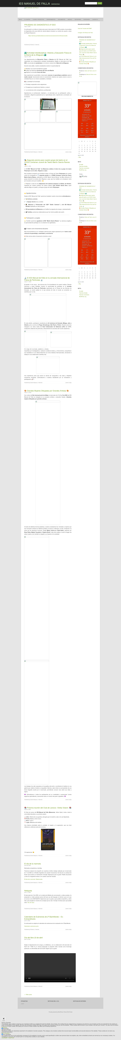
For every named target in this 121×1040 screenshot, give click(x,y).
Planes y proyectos (38, 19)
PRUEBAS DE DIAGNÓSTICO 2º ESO (40, 24)
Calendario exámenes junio (31, 926)
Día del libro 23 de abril (33, 937)
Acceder (81, 164)
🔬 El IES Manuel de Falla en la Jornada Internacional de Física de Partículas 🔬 (47, 278)
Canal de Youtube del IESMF (85, 28)
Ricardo (32, 44)
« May (79, 157)
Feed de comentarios (84, 168)
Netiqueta (28, 890)
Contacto (95, 19)
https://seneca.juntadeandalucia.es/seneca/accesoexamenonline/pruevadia (47, 36)
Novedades (87, 19)
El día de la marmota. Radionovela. (33, 879)
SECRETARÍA (78, 19)
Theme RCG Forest (68, 1012)
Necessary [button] (4, 1027)
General (37, 44)
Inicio (20, 19)
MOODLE (70, 19)
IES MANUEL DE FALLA (34, 3)
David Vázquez (33, 152)
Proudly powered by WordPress (56, 1012)
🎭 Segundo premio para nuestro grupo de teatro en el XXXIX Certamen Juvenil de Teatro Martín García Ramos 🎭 (47, 162)
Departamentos (51, 19)
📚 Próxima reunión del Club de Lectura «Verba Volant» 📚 (47, 807)
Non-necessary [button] (6, 1033)
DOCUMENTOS (61, 19)
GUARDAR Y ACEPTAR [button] (8, 1038)
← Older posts (28, 994)
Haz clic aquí (30, 902)
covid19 (22, 1003)
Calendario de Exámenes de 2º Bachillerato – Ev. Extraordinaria (43, 917)
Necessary (6, 1028)
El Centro (27, 19)
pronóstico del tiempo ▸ (87, 262)
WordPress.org (82, 170)
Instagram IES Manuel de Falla (85, 32)
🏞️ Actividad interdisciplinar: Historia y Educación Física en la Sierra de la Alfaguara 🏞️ (47, 53)
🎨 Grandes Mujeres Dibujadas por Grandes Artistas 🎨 (46, 390)
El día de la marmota (32, 863)
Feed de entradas (83, 166)
